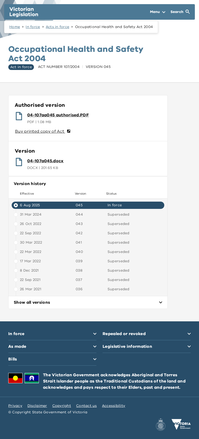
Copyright (61, 405)
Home (14, 26)
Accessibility (113, 405)
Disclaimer (37, 405)
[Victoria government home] (181, 424)
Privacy (15, 405)
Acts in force (57, 26)
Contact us (86, 405)
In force (33, 26)
